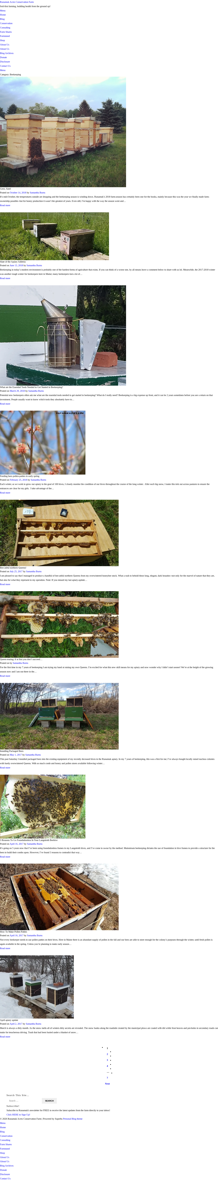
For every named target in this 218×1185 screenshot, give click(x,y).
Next (107, 1083)
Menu (2, 10)
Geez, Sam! (5, 189)
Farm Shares (6, 32)
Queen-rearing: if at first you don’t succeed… (21, 659)
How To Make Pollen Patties (13, 931)
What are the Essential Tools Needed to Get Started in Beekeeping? (31, 387)
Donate (3, 57)
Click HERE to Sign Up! (18, 1114)
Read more (5, 205)
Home (3, 14)
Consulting (5, 27)
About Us (4, 44)
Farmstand (5, 36)
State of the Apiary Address (13, 261)
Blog (2, 19)
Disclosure (5, 61)
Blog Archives (6, 53)
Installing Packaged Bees (11, 751)
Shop (2, 40)
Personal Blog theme (72, 1119)
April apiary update (9, 1020)
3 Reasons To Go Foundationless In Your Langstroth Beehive (29, 840)
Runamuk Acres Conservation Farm (17, 2)
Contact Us (5, 66)
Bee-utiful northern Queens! (13, 567)
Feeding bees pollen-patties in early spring (19, 476)
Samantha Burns (37, 192)
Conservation (6, 23)
